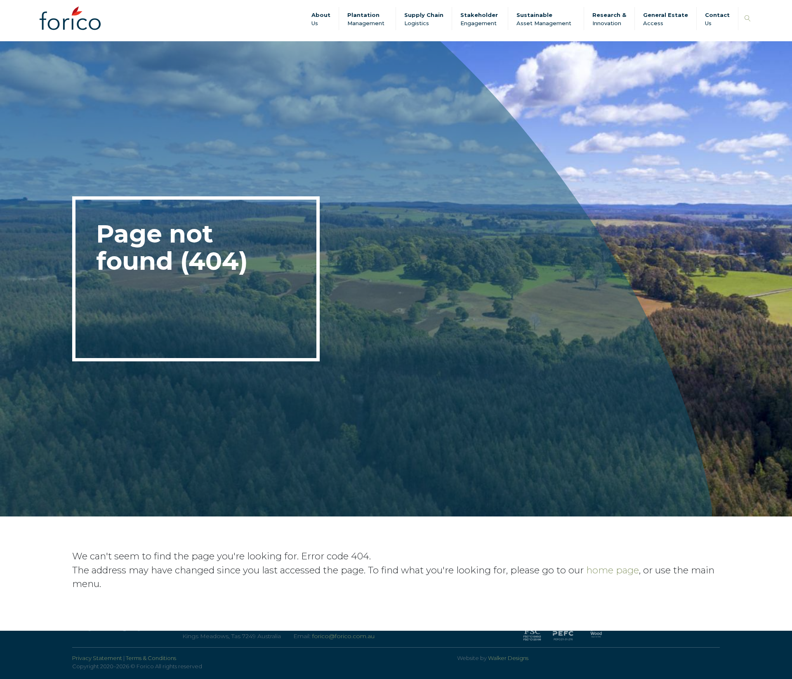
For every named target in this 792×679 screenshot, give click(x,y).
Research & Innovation (609, 19)
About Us (320, 19)
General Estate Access (665, 19)
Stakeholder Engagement (479, 19)
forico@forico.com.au (343, 636)
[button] (748, 19)
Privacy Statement (97, 658)
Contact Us (717, 19)
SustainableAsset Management (543, 19)
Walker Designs (508, 658)
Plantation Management (365, 19)
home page (612, 570)
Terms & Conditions (151, 658)
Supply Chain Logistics (423, 19)
